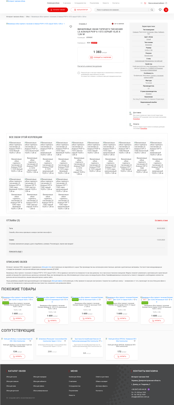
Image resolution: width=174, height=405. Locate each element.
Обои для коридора (39, 377)
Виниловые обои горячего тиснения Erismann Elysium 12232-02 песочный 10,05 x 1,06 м (87, 305)
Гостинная (150, 32)
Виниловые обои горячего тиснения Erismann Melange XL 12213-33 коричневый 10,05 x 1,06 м (52, 307)
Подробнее (136, 119)
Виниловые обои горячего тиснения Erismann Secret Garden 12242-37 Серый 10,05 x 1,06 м (17, 305)
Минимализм (149, 61)
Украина (148, 94)
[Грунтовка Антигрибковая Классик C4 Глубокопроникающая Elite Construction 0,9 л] (87, 340)
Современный (139, 61)
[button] (158, 3)
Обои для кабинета (39, 381)
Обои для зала (11, 386)
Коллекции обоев (75, 377)
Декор (94, 43)
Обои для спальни (12, 381)
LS (148, 88)
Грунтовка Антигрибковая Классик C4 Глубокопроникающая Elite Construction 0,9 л (87, 346)
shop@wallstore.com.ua (140, 397)
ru (145, 3)
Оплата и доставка (102, 377)
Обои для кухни (11, 377)
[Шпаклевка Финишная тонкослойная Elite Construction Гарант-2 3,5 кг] (52, 340)
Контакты (99, 391)
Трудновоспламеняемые (148, 70)
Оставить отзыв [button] (161, 220)
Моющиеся (154, 66)
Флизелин (148, 45)
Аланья (89, 37)
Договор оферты (102, 386)
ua (141, 3)
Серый (148, 39)
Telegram (152, 389)
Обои (27, 17)
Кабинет (161, 32)
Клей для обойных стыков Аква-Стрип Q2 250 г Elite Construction (17, 345)
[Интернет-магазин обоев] (15, 1)
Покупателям (73, 391)
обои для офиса (57, 281)
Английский (158, 61)
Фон (88, 43)
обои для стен (46, 267)
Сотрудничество (74, 386)
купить (19, 318)
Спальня (135, 32)
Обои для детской (12, 391)
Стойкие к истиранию (155, 68)
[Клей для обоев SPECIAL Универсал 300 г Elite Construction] (122, 340)
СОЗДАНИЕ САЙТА (14, 398)
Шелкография (148, 77)
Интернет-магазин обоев (15, 17)
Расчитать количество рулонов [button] (90, 66)
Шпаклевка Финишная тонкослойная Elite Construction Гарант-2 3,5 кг (52, 345)
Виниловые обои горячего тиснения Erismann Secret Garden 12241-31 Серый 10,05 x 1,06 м (121, 305)
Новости (72, 395)
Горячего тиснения (157, 75)
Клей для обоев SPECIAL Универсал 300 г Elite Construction (122, 345)
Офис (156, 32)
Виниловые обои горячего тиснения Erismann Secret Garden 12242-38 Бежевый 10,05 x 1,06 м (156, 307)
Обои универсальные (40, 391)
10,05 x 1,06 (148, 50)
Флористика (148, 55)
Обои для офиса (38, 386)
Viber (149, 389)
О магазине (73, 381)
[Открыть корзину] (166, 10)
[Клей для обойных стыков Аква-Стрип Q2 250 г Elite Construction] (17, 340)
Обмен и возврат (102, 381)
